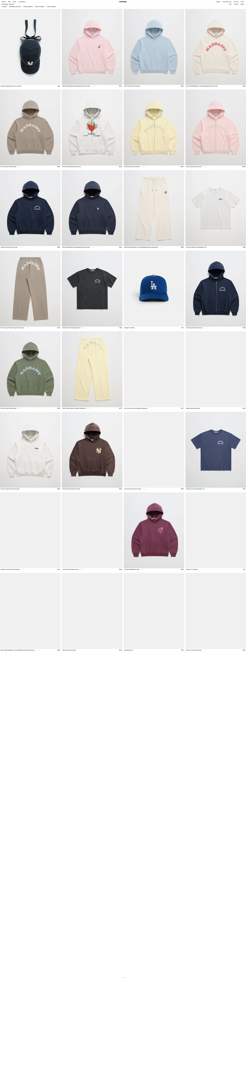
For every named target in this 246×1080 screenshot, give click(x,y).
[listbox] (230, 4)
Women (4, 1)
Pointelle (4, 6)
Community (21, 1)
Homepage (5, 4)
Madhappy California (15, 6)
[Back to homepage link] (123, 1)
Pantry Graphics (51, 6)
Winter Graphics (39, 6)
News (14, 1)
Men (9, 1)
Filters (242, 4)
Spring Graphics (28, 6)
